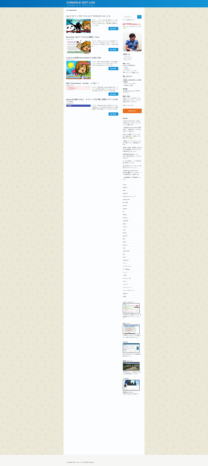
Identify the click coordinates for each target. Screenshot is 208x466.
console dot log (81, 2)
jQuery (124, 223)
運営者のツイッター (128, 392)
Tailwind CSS (126, 251)
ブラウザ (125, 284)
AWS (124, 190)
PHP (124, 239)
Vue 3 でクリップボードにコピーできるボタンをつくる (88, 16)
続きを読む (113, 29)
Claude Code (126, 199)
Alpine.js (125, 187)
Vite (124, 254)
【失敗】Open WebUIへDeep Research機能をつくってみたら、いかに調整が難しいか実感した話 (132, 172)
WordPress (126, 260)
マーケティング (127, 287)
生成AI (124, 296)
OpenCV (125, 235)
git (123, 211)
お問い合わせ (132, 111)
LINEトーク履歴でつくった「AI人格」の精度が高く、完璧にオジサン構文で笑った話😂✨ (132, 136)
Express (125, 208)
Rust (124, 248)
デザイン (125, 281)
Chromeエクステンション (129, 196)
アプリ (124, 263)
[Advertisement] (92, 129)
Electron (125, 205)
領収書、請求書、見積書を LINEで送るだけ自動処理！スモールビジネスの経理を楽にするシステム (132, 149)
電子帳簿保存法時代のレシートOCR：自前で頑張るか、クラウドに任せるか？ (132, 156)
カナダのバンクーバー (128, 90)
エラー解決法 (126, 269)
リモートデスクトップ (128, 290)
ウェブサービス (127, 266)
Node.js (125, 232)
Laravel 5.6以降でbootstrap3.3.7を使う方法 (83, 58)
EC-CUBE (125, 202)
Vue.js (124, 257)
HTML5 (125, 214)
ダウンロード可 (127, 278)
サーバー (125, 272)
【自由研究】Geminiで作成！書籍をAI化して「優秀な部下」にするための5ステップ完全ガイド (132, 129)
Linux (124, 229)
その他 (124, 275)
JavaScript (125, 220)
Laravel (125, 226)
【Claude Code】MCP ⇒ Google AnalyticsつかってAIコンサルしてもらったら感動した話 (132, 122)
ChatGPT (125, 193)
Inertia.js (125, 217)
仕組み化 (125, 293)
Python (124, 242)
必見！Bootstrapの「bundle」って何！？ (82, 83)
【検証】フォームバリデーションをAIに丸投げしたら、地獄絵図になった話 (132, 142)
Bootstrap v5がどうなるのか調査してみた (83, 37)
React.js (125, 245)
